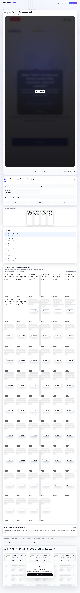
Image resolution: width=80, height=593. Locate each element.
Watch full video (40, 91)
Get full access (73, 3)
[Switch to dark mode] (58, 3)
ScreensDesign (5, 9)
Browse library (64, 3)
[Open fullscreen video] (74, 171)
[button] (9, 286)
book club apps (32, 542)
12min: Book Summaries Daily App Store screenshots (51, 542)
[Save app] (74, 179)
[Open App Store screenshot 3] (43, 217)
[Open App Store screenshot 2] (36, 217)
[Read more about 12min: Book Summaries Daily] (40, 530)
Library (12, 9)
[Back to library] (20, 3)
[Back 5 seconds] (36, 171)
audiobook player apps (19, 542)
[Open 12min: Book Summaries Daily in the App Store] (6, 180)
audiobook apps (20, 9)
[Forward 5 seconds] (44, 171)
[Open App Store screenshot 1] (30, 217)
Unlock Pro (40, 575)
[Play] (40, 172)
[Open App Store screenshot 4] (50, 217)
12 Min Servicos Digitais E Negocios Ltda (15, 197)
